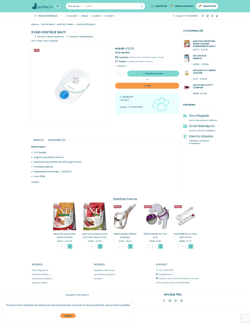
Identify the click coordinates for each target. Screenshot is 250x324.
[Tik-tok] (217, 16)
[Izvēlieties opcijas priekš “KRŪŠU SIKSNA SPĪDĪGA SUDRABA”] (130, 246)
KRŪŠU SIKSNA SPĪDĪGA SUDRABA (125, 235)
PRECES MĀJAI (47, 24)
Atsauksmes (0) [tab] (57, 140)
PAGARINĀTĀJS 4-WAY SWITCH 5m (185, 235)
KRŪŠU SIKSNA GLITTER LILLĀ (155, 235)
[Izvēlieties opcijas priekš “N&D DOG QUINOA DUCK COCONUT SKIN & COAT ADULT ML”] (100, 246)
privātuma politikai (120, 305)
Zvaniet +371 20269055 (187, 15)
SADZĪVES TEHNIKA (65, 24)
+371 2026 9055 (135, 107)
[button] (57, 6)
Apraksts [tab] (38, 140)
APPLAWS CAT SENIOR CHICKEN (204, 71)
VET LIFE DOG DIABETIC (200, 57)
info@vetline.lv (166, 274)
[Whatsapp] (212, 16)
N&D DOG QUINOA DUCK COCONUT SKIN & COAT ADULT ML (94, 237)
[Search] (142, 6)
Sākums (35, 24)
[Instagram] (208, 16)
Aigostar (54, 40)
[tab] (38, 140)
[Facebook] (203, 16)
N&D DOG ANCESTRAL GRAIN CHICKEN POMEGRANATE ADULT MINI (204, 45)
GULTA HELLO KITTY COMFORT (203, 86)
